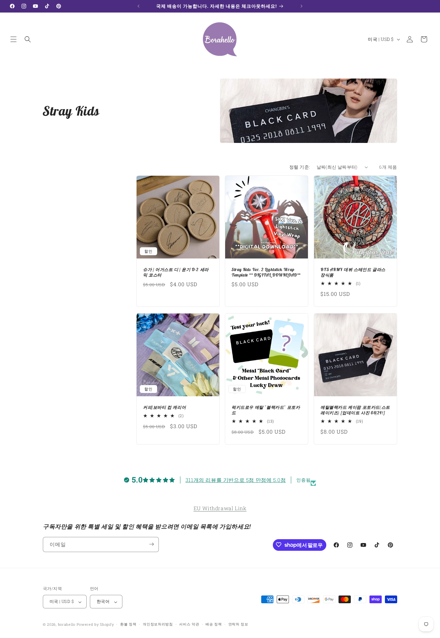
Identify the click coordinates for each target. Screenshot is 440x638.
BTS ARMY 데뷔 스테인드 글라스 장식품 (353, 272)
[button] (13, 39)
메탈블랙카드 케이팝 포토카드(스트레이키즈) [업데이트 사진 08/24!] (355, 410)
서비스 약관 (189, 624)
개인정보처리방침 (158, 624)
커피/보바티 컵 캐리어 (164, 407)
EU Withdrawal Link (220, 508)
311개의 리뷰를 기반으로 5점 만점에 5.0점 (236, 479)
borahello (66, 624)
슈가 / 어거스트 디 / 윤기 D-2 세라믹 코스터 (176, 272)
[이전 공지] (138, 6)
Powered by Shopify (95, 624)
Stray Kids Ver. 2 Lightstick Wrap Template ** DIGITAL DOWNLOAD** (266, 272)
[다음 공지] (301, 6)
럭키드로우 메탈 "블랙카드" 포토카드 (266, 410)
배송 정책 (214, 624)
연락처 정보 (238, 624)
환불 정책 (128, 624)
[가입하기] (151, 544)
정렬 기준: (299, 167)
